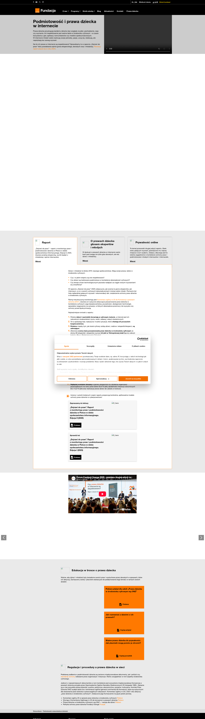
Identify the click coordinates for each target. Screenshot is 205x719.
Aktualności (109, 11)
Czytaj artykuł (125, 630)
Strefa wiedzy (88, 11)
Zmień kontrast (164, 2)
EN (136, 2)
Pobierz (77, 425)
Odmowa (71, 379)
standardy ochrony (68, 676)
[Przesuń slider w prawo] (201, 537)
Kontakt (120, 11)
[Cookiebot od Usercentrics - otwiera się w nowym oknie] (139, 339)
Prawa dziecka (132, 11)
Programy (75, 11)
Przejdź (102, 704)
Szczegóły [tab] (90, 346)
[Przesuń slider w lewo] (3, 537)
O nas (65, 11)
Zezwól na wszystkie (133, 379)
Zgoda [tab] (66, 346)
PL (133, 2)
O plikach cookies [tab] (138, 346)
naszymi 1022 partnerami (73, 356)
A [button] (153, 2)
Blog (99, 11)
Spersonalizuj (101, 379)
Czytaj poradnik (125, 656)
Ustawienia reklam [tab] (115, 346)
